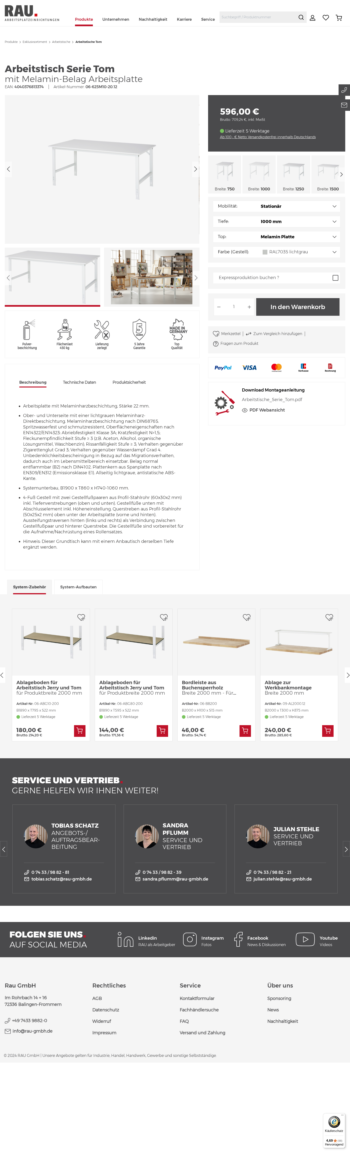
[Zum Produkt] (79, 731)
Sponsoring (279, 998)
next (341, 174)
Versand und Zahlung (202, 1032)
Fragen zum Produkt (239, 343)
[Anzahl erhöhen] (250, 307)
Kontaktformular (197, 998)
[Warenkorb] (338, 18)
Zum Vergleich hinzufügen (277, 333)
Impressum (104, 1032)
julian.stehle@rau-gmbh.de (283, 879)
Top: (222, 236)
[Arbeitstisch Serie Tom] (102, 169)
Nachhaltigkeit (282, 1021)
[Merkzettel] (326, 18)
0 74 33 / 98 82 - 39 (162, 872)
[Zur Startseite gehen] (37, 13)
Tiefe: (223, 221)
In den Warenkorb (297, 307)
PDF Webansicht (267, 410)
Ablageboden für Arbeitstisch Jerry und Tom (49, 688)
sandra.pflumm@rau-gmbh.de (175, 879)
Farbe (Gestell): (233, 252)
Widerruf (101, 1021)
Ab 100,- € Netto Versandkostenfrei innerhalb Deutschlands (268, 137)
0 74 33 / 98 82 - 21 (272, 872)
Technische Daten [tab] (79, 382)
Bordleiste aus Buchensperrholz (211, 688)
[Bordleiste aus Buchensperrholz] (216, 642)
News (273, 1010)
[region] (102, 201)
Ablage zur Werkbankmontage (288, 688)
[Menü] (342, 1116)
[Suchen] (301, 17)
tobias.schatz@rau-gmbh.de (61, 879)
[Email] (344, 105)
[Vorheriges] (8, 169)
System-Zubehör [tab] (29, 587)
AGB (97, 998)
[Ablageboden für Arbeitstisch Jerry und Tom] (51, 642)
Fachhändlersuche (199, 1010)
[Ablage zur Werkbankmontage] (299, 642)
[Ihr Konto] (313, 18)
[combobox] (258, 17)
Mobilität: (227, 206)
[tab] (32, 382)
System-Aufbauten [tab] (78, 587)
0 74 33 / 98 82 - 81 (50, 872)
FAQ (184, 1021)
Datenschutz (105, 1010)
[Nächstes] (195, 169)
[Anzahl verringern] (219, 307)
